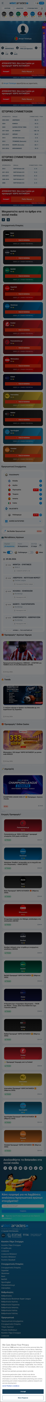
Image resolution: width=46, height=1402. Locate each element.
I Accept (23, 1391)
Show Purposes (23, 1398)
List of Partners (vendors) (10, 1386)
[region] (23, 1370)
